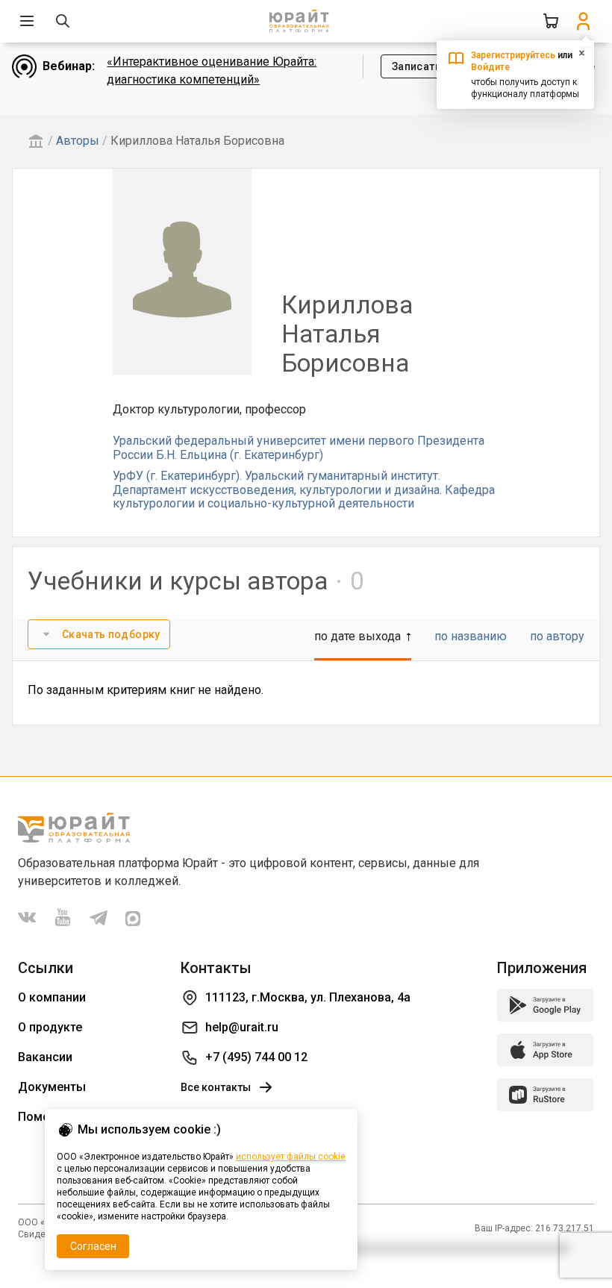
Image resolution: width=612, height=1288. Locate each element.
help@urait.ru (241, 1027)
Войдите (490, 67)
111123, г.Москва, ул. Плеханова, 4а (307, 997)
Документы (52, 1087)
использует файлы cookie (291, 1156)
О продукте (50, 1027)
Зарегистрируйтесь (513, 55)
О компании (52, 997)
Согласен (93, 1246)
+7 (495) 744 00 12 (256, 1057)
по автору (557, 636)
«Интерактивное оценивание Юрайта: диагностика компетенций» (211, 70)
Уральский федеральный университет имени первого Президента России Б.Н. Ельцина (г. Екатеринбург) (298, 447)
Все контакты (216, 1087)
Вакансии (45, 1057)
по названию (470, 636)
